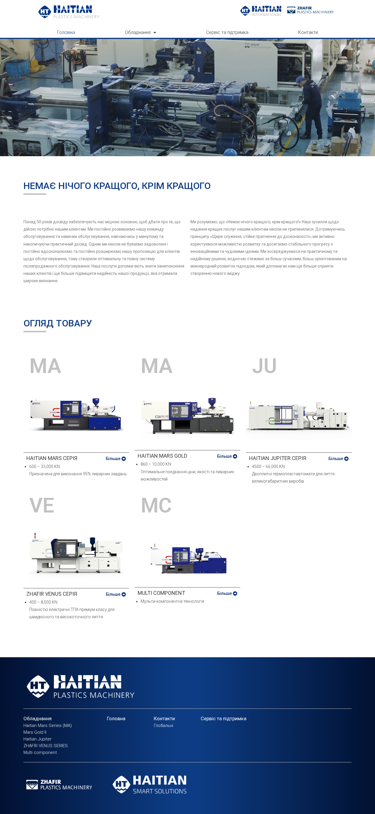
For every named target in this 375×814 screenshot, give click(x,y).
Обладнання (138, 32)
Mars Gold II (34, 732)
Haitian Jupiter (37, 739)
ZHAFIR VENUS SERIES (45, 745)
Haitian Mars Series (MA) (47, 725)
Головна (66, 32)
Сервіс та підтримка (227, 32)
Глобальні (163, 725)
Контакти (308, 32)
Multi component (40, 752)
